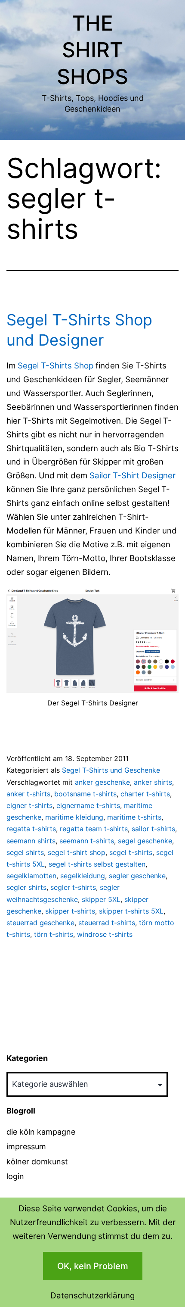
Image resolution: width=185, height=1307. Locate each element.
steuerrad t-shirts (106, 922)
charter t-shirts (145, 793)
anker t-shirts (28, 793)
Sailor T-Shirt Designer (132, 475)
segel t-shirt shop (76, 852)
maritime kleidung (74, 817)
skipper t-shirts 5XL (131, 911)
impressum (26, 1146)
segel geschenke (145, 840)
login (15, 1176)
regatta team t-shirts (94, 828)
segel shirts (25, 852)
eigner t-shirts (29, 805)
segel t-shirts (130, 852)
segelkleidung (82, 875)
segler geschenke (137, 875)
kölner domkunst (37, 1161)
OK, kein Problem (92, 1266)
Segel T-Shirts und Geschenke (111, 770)
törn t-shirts (53, 934)
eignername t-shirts (88, 805)
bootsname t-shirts (85, 793)
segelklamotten (31, 875)
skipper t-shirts (70, 911)
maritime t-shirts (134, 817)
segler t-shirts (73, 887)
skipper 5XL (101, 899)
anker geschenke (102, 782)
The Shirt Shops (92, 50)
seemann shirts (31, 840)
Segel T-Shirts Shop (55, 366)
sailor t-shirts (153, 828)
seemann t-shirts (86, 840)
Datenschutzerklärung (92, 1296)
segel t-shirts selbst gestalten (97, 864)
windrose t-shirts (105, 934)
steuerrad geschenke (40, 922)
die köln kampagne (40, 1131)
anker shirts (153, 782)
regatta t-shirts (31, 828)
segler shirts (26, 887)
